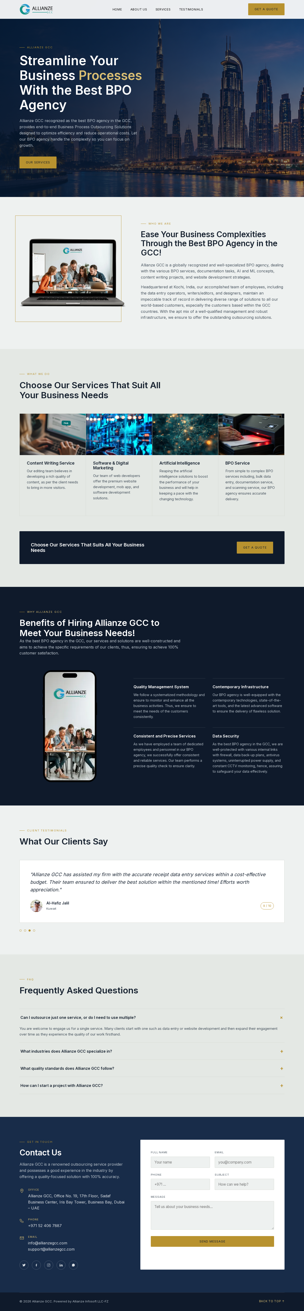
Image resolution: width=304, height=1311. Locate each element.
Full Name (159, 1152)
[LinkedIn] (61, 1265)
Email (219, 1152)
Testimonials (191, 9)
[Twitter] (23, 1265)
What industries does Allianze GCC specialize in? (66, 1051)
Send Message (212, 1241)
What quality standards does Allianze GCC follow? (67, 1068)
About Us (138, 9)
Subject (222, 1174)
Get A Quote (266, 9)
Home (117, 9)
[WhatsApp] (73, 1265)
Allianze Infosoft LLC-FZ (90, 1301)
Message (158, 1196)
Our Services (38, 162)
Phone (156, 1174)
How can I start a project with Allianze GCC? (61, 1085)
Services (163, 9)
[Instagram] (48, 1265)
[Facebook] (36, 1265)
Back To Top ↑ (272, 1301)
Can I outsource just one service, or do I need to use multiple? (78, 1017)
